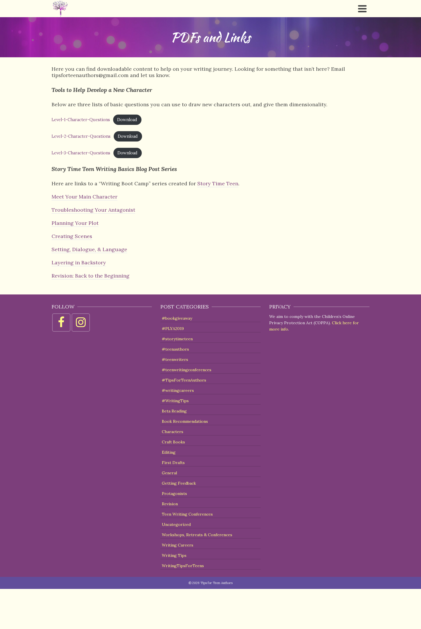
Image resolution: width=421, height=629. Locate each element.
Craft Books (173, 442)
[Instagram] (81, 322)
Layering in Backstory (79, 262)
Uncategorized (176, 524)
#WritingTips (175, 400)
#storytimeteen (177, 338)
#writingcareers (178, 390)
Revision (170, 503)
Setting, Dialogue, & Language (89, 249)
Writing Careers (177, 545)
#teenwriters (175, 359)
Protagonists (174, 493)
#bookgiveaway (177, 318)
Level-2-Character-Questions (81, 136)
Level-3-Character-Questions (81, 153)
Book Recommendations (185, 421)
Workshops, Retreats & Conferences (197, 534)
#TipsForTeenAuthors (184, 380)
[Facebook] (61, 322)
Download (127, 119)
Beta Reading (174, 411)
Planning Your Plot (75, 223)
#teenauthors (175, 349)
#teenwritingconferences (186, 369)
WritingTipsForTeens (183, 565)
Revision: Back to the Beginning (90, 275)
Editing (169, 452)
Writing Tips (174, 555)
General (169, 472)
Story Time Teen (217, 183)
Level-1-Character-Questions (81, 119)
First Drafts (173, 462)
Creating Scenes (72, 236)
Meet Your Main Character (84, 196)
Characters (172, 431)
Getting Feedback (179, 483)
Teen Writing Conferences (187, 514)
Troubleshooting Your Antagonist (93, 210)
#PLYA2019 (173, 328)
